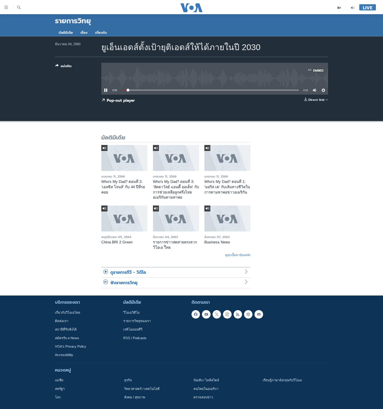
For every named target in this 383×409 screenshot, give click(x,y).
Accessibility (64, 355)
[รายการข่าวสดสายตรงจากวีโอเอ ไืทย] (176, 218)
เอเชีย (59, 380)
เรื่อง (84, 32)
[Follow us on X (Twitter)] (217, 314)
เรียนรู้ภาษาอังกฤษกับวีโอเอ (282, 380)
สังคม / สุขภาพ (134, 397)
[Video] (339, 7)
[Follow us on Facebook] (196, 314)
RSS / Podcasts (135, 338)
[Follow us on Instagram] (227, 314)
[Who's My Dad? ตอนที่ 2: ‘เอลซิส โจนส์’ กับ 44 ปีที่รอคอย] (124, 158)
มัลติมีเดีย (66, 32)
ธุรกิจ (128, 380)
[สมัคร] (258, 314)
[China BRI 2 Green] (124, 218)
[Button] (63, 67)
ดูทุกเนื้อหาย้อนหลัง (237, 255)
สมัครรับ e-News (67, 338)
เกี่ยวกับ (101, 32)
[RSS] (238, 314)
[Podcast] (248, 314)
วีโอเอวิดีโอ (131, 312)
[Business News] (227, 218)
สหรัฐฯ (59, 389)
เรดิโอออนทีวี (132, 329)
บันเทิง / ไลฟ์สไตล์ (206, 380)
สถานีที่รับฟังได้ (66, 329)
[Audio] (352, 7)
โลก (58, 397)
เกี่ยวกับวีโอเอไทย (67, 312)
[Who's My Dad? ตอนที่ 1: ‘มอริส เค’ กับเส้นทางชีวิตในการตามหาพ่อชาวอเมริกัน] (227, 158)
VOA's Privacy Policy (70, 346)
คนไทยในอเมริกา (205, 389)
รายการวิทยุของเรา (137, 321)
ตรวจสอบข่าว (203, 397)
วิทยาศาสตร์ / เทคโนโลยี (142, 389)
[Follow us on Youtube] (206, 314)
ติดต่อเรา (61, 321)
